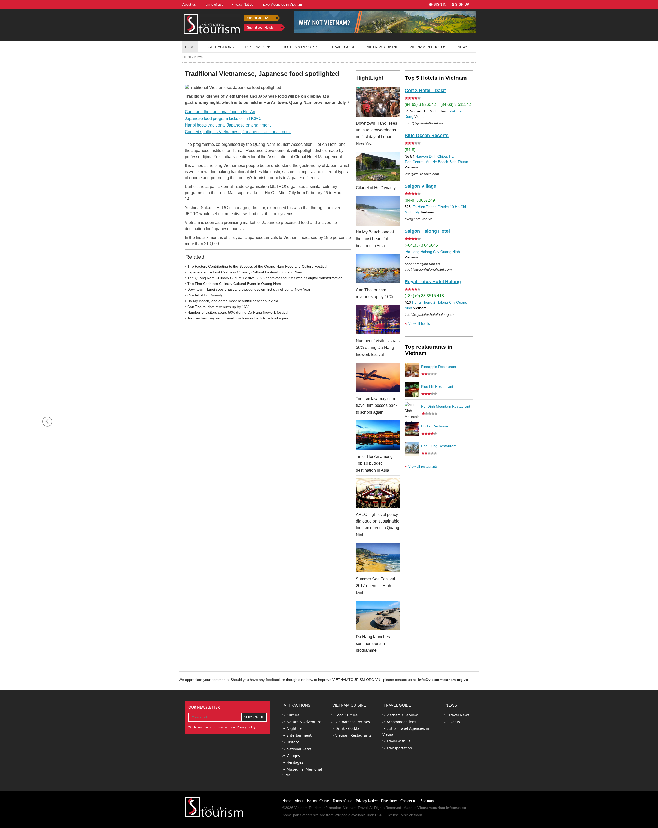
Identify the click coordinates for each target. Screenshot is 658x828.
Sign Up (461, 4)
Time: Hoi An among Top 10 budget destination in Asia (374, 463)
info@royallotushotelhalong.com (431, 314)
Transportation (399, 747)
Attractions (221, 47)
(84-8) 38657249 (420, 200)
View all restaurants (421, 466)
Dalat (451, 111)
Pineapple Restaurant (438, 367)
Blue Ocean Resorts (427, 135)
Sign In (439, 4)
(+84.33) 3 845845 (421, 245)
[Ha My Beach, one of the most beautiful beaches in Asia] (378, 211)
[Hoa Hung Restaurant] (412, 449)
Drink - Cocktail (348, 728)
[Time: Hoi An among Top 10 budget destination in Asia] (378, 435)
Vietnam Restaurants (353, 735)
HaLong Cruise (318, 801)
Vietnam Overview (402, 715)
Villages (293, 755)
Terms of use (342, 801)
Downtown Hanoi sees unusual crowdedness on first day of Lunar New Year (248, 289)
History (293, 742)
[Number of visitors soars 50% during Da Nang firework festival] (378, 319)
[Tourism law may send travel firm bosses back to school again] (378, 377)
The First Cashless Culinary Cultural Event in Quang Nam (234, 284)
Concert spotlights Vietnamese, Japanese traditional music (238, 132)
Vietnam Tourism (308, 808)
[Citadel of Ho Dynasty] (378, 166)
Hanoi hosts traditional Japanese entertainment (228, 125)
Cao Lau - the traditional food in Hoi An (220, 112)
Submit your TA (257, 18)
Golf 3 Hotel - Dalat (425, 90)
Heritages (295, 762)
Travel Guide (397, 705)
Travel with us (398, 741)
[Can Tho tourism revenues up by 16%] (378, 268)
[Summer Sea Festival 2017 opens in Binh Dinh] (378, 557)
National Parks (299, 748)
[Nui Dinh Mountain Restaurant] (412, 409)
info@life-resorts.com (422, 174)
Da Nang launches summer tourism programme (373, 644)
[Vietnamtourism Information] (212, 23)
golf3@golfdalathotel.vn (424, 123)
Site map (427, 801)
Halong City (430, 252)
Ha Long (412, 252)
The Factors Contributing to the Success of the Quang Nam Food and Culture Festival (257, 266)
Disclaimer (389, 801)
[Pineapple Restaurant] (412, 370)
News (463, 47)
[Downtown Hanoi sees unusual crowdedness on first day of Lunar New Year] (378, 102)
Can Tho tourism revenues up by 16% (218, 307)
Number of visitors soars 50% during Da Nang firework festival (237, 312)
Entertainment (299, 735)
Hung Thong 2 (423, 302)
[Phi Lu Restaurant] (412, 429)
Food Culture (346, 715)
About (299, 801)
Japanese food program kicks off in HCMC (223, 118)
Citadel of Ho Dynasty (205, 295)
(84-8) (410, 150)
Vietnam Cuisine (382, 47)
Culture (293, 715)
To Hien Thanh (424, 207)
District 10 (446, 207)
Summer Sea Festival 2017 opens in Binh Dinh (375, 586)
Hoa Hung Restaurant (438, 446)
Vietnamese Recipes (352, 721)
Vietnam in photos (427, 47)
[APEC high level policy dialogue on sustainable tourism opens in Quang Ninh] (378, 493)
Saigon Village (420, 186)
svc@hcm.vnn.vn (418, 219)
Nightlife (294, 728)
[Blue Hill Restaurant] (412, 389)
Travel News (459, 715)
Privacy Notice (367, 801)
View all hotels (417, 323)
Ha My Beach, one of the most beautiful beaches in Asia (232, 301)
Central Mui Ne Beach (430, 162)
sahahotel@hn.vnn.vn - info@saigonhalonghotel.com (428, 266)
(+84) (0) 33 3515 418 (424, 296)
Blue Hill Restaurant (437, 386)
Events (454, 721)
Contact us (408, 801)
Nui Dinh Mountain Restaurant (445, 406)
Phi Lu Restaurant (435, 426)
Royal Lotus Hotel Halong (433, 281)
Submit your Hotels (260, 27)
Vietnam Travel (355, 808)
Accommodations (401, 721)
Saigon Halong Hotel (427, 231)
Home (190, 47)
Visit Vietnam (411, 815)
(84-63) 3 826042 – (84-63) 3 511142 (438, 104)
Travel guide (342, 47)
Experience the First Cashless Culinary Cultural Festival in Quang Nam (244, 272)
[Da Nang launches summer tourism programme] (378, 615)
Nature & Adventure (304, 721)
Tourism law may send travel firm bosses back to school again (237, 318)
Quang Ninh (450, 252)
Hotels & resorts (300, 47)
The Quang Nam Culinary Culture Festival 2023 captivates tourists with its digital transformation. (265, 278)
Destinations (258, 47)
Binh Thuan (458, 162)
